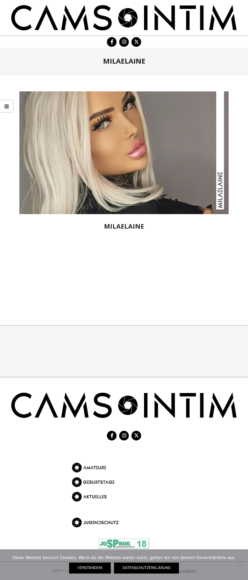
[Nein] (240, 565)
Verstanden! (90, 567)
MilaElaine (124, 226)
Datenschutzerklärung (146, 567)
